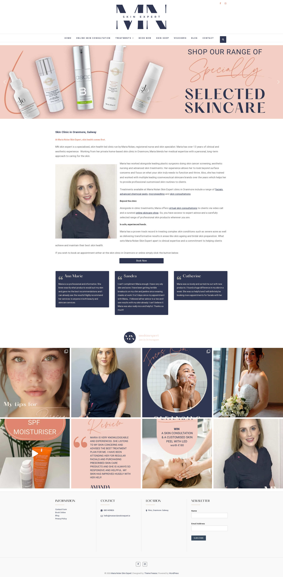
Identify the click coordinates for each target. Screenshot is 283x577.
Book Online (60, 512)
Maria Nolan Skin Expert (121, 573)
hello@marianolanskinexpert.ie (116, 516)
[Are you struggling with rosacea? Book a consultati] (35, 382)
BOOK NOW (145, 38)
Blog (57, 515)
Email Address (198, 524)
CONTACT (208, 38)
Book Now (141, 260)
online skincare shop (147, 212)
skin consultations (180, 193)
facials (219, 189)
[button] (141, 82)
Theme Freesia (150, 573)
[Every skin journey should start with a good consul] (106, 382)
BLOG (194, 38)
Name (194, 511)
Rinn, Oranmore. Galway (158, 510)
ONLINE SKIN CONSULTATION (93, 38)
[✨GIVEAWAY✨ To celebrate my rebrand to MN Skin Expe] (177, 453)
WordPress (174, 573)
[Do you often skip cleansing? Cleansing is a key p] (177, 382)
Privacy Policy (61, 519)
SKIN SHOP (162, 38)
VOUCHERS (180, 38)
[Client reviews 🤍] (106, 453)
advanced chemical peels (134, 193)
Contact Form (61, 509)
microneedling (157, 193)
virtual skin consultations (183, 208)
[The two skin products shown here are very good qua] (35, 453)
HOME (68, 38)
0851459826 (108, 510)
